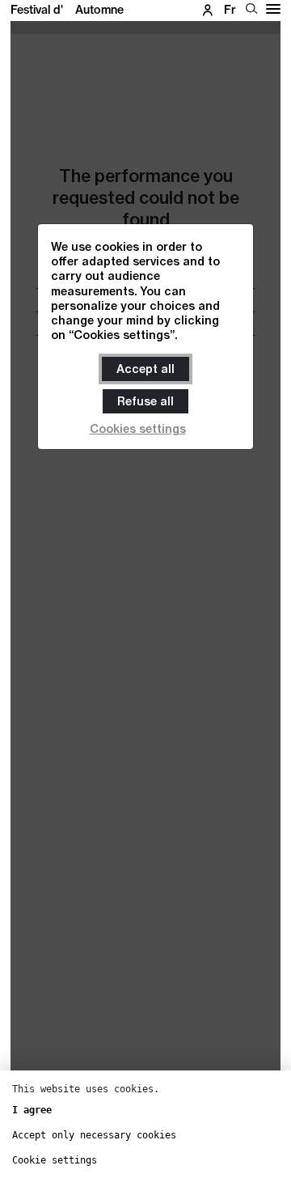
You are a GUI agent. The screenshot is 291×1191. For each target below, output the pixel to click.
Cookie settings (54, 1160)
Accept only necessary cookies (94, 1135)
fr (230, 9)
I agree (32, 1110)
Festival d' (67, 9)
